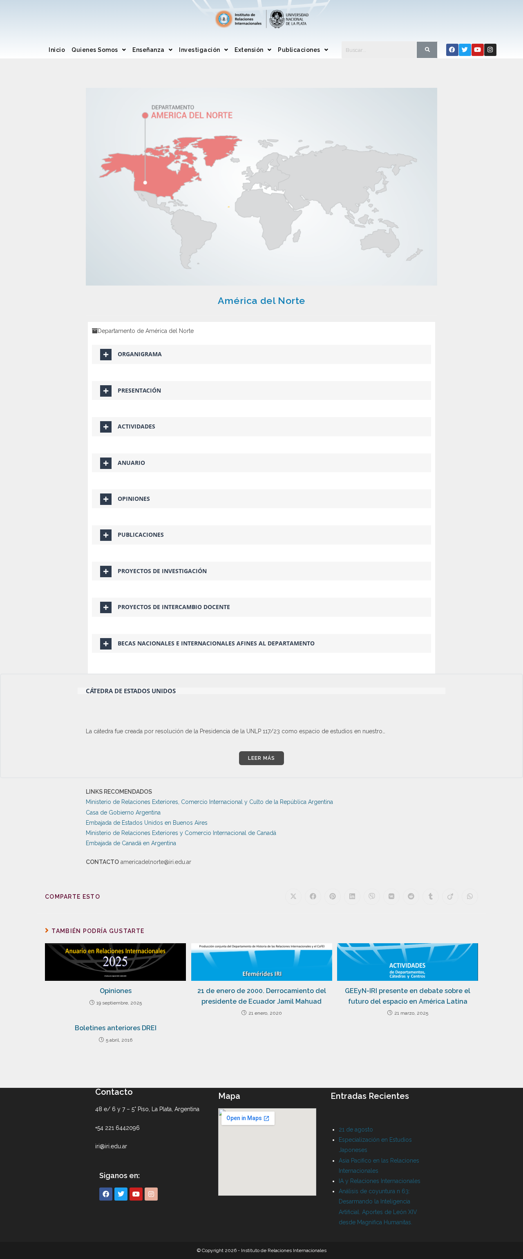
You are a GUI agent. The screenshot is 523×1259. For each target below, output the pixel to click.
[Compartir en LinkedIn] (352, 896)
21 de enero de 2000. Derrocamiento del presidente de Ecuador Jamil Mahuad (261, 996)
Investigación (199, 50)
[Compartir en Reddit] (411, 896)
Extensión (249, 50)
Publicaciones (299, 50)
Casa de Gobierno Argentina (123, 812)
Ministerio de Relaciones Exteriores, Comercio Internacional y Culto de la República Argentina (209, 802)
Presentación (139, 390)
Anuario (131, 463)
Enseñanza (148, 50)
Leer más (261, 758)
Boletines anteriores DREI (115, 1028)
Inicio (57, 50)
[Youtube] (478, 50)
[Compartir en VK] (391, 896)
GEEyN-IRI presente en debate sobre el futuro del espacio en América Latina (407, 996)
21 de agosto (356, 1129)
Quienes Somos (95, 50)
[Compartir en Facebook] (313, 896)
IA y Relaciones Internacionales (379, 1181)
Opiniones (134, 498)
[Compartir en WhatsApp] (470, 896)
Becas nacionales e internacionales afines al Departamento (216, 643)
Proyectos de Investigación (162, 571)
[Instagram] (490, 50)
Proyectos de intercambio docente (174, 607)
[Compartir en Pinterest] (332, 896)
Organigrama (140, 354)
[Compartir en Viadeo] (450, 896)
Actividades (136, 426)
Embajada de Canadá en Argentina (131, 843)
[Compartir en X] (293, 896)
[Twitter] (465, 50)
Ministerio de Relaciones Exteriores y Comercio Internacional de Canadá (181, 833)
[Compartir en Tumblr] (430, 896)
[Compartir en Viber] (372, 896)
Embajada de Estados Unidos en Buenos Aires (147, 822)
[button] (98, 50)
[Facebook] (452, 50)
